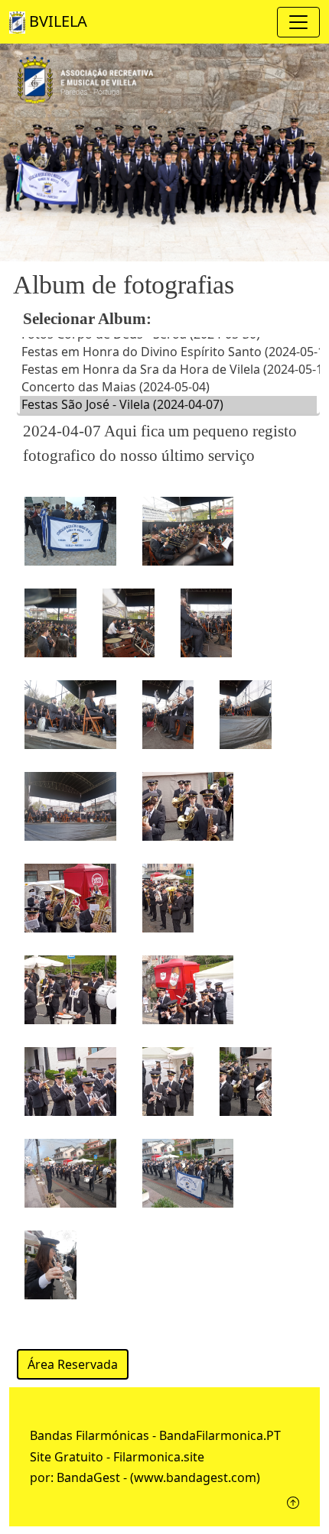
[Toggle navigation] (298, 22)
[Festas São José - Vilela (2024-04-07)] (168, 404)
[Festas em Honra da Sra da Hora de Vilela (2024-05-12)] (168, 369)
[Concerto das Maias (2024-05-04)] (168, 387)
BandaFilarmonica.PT (220, 1435)
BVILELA (56, 21)
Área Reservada (73, 1364)
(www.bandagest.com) (195, 1477)
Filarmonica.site (158, 1456)
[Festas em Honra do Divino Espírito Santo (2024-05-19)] (168, 352)
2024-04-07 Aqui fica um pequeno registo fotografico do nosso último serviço (160, 443)
